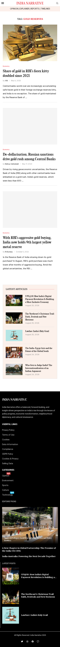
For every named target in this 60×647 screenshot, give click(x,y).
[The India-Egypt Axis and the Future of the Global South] (14, 352)
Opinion (5, 476)
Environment (8, 481)
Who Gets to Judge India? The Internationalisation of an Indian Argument (38, 368)
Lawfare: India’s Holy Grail (37, 331)
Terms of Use (8, 435)
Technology (7, 495)
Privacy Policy (8, 430)
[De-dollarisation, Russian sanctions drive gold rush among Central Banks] (30, 126)
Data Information (10, 444)
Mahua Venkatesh (12, 164)
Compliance (7, 449)
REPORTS (35, 9)
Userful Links (9, 424)
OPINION (14, 9)
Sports (5, 485)
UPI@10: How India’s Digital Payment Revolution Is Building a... (38, 576)
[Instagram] (27, 641)
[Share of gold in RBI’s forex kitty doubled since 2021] (30, 43)
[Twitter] (22, 641)
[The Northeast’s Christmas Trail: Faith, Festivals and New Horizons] (14, 318)
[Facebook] (33, 641)
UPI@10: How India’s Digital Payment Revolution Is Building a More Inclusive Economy (39, 299)
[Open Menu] (2, 3)
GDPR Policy (7, 454)
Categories (8, 470)
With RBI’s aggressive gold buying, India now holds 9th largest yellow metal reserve (27, 242)
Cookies (5, 440)
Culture (5, 490)
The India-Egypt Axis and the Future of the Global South (38, 349)
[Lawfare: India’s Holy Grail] (14, 335)
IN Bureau (9, 252)
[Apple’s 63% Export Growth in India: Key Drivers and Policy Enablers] (30, 525)
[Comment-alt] (38, 641)
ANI (6, 81)
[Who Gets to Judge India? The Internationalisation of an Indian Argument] (14, 369)
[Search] (57, 3)
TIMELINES (45, 9)
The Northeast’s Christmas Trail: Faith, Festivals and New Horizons (39, 317)
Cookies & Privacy (10, 459)
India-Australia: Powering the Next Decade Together (29, 556)
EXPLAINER (24, 9)
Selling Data (7, 464)
